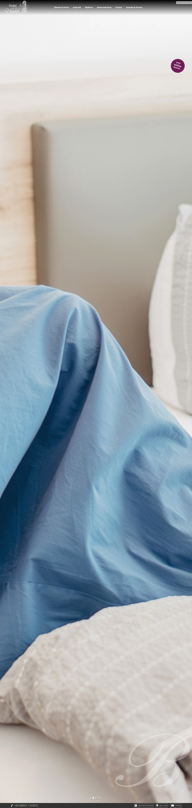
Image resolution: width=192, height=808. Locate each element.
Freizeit (118, 7)
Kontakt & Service (134, 7)
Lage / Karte (163, 805)
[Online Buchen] (177, 73)
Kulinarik (77, 7)
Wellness (89, 7)
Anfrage (178, 805)
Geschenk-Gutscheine (145, 805)
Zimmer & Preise (61, 7)
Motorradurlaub (104, 7)
